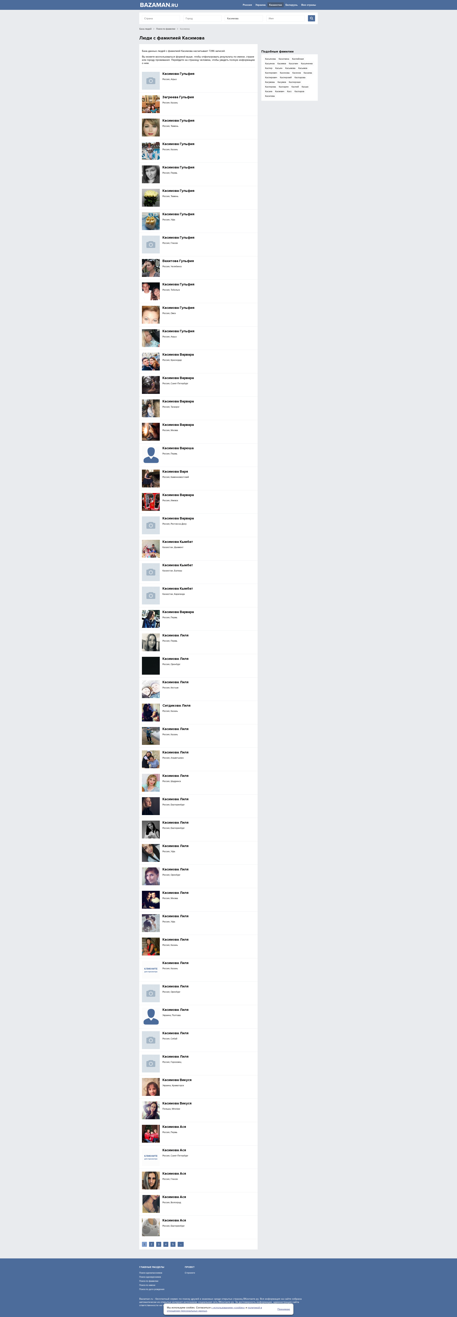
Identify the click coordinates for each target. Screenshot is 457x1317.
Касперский (286, 77)
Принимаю (283, 1309)
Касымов (302, 68)
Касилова (270, 96)
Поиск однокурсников (150, 1277)
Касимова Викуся (177, 1080)
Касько (305, 87)
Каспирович (271, 77)
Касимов (281, 63)
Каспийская (298, 59)
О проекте (190, 1273)
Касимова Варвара (178, 354)
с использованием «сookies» (228, 1307)
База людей (145, 29)
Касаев (268, 91)
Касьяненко (307, 63)
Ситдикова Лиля (176, 705)
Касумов (282, 82)
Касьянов (270, 63)
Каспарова (300, 77)
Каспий (295, 87)
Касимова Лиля (175, 635)
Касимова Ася (174, 1127)
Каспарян (284, 87)
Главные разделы (151, 1267)
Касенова (285, 73)
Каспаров (299, 91)
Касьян (278, 68)
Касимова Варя (175, 471)
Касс (289, 91)
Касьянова (270, 59)
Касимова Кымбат (177, 542)
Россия (247, 4)
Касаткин (293, 63)
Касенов (296, 73)
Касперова (270, 87)
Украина (260, 4)
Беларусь (291, 4)
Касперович (271, 73)
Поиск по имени (147, 1285)
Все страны (308, 4)
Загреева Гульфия (178, 97)
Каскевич (279, 91)
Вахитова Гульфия (178, 261)
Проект (190, 1267)
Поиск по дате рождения (151, 1289)
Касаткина (284, 59)
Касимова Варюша (178, 448)
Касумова (270, 82)
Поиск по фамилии (165, 29)
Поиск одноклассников (150, 1273)
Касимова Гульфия (178, 74)
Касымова (290, 68)
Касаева (308, 73)
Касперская (295, 82)
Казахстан (275, 4)
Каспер (268, 68)
